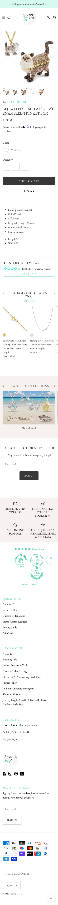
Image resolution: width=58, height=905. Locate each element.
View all (29, 301)
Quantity (8, 159)
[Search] (10, 17)
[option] (29, 56)
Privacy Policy (10, 682)
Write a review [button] (29, 273)
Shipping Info (10, 659)
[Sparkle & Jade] (29, 17)
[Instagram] (10, 774)
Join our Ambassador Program (18, 688)
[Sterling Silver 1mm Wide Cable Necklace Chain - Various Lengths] (42, 318)
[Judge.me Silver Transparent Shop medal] (36, 560)
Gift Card (8, 633)
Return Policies (10, 610)
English (9, 885)
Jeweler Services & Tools (15, 665)
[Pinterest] (16, 774)
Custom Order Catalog (15, 671)
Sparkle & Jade (16, 893)
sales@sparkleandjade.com (23, 725)
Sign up (29, 475)
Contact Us (9, 604)
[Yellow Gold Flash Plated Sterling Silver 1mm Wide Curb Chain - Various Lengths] (15, 318)
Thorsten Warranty (13, 694)
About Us (8, 654)
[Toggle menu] (3, 17)
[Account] (47, 17)
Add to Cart (29, 181)
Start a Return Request (15, 621)
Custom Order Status (14, 615)
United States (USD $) (17, 874)
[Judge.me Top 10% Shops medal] (36, 573)
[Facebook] (4, 774)
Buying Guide (10, 627)
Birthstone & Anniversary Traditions (21, 677)
